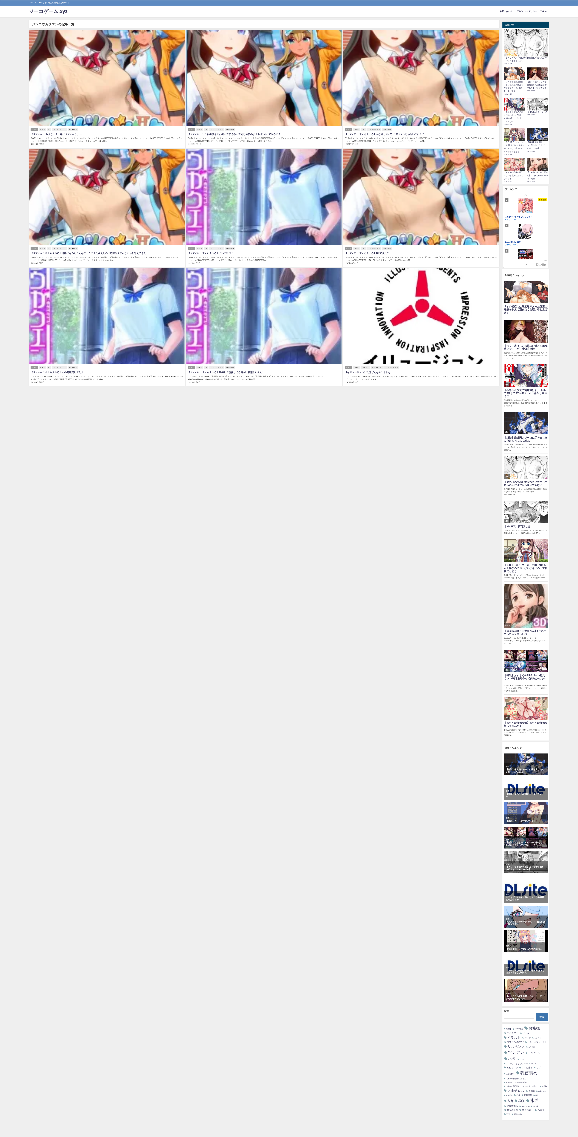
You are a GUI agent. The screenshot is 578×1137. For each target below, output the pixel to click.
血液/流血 (512, 1110)
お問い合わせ (506, 11)
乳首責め (529, 1073)
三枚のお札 (510, 1074)
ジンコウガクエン (59, 129)
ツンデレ (516, 1052)
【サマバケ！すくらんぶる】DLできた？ (367, 253)
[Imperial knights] (526, 257)
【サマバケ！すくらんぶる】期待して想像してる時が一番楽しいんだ (225, 372)
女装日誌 (509, 1095)
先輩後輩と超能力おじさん (516, 1078)
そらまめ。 (513, 1033)
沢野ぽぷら (512, 1106)
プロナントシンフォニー (517, 1064)
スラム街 (531, 1047)
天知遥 (531, 1091)
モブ (538, 1068)
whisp (508, 1029)
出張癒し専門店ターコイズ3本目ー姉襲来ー (522, 1086)
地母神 (544, 1086)
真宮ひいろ (525, 1106)
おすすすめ (519, 1029)
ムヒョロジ (512, 1067)
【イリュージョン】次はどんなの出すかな (368, 372)
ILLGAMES (73, 129)
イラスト (514, 1037)
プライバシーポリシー (526, 11)
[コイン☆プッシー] (526, 206)
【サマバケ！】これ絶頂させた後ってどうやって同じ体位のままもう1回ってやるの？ (234, 134)
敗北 (537, 1095)
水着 (534, 1100)
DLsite (541, 265)
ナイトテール (534, 1053)
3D (49, 129)
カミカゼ (537, 1038)
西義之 (541, 1110)
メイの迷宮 (527, 1068)
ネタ (512, 1059)
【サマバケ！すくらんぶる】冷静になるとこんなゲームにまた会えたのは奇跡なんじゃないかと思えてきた (88, 253)
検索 (506, 1011)
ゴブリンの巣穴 (515, 1042)
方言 (510, 1101)
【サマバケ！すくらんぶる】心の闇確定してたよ (57, 372)
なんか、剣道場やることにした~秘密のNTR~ (524, 241)
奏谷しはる (542, 1091)
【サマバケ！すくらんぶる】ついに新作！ (210, 253)
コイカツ (365, 367)
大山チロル (516, 1090)
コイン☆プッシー (513, 216)
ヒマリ (522, 1059)
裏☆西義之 (527, 1110)
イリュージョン (377, 367)
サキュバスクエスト (537, 1042)
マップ (533, 1064)
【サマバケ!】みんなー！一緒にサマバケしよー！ (57, 134)
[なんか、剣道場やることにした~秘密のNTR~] (526, 232)
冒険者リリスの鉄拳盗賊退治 (517, 1082)
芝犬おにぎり (510, 244)
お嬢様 (534, 1028)
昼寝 (521, 1101)
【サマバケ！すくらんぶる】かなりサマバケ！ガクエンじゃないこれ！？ (384, 134)
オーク (528, 1038)
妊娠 (518, 1095)
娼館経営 (528, 1095)
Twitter (543, 11)
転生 (509, 1114)
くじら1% (509, 219)
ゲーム (34, 129)
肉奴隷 (535, 1106)
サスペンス (516, 1046)
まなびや (525, 1033)
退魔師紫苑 (518, 1114)
